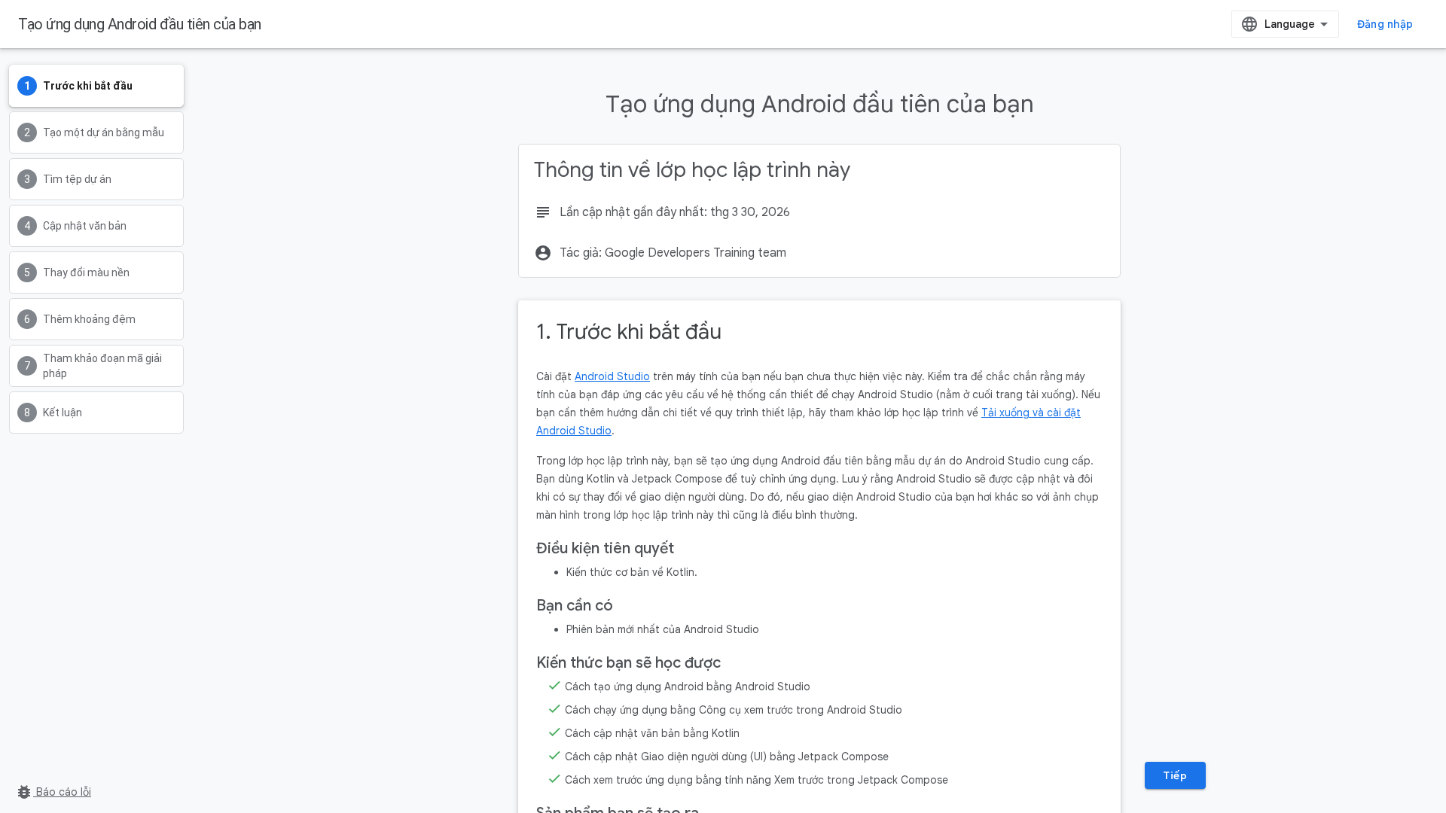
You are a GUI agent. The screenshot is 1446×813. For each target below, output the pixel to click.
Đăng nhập (1385, 24)
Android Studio (612, 376)
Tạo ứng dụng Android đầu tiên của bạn (139, 24)
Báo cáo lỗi (53, 792)
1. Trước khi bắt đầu (628, 331)
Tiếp (1175, 775)
